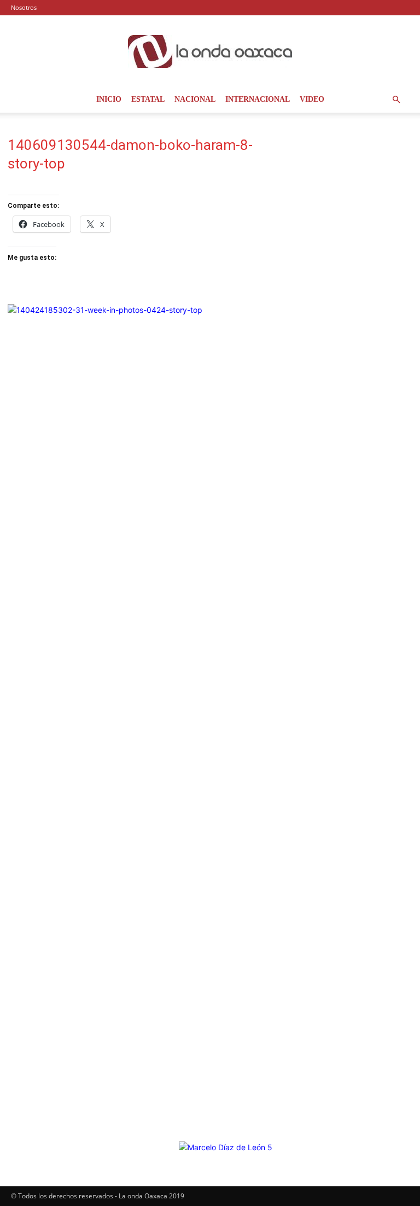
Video (312, 99)
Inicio (108, 99)
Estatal (148, 99)
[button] (396, 100)
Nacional (194, 99)
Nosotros (24, 7)
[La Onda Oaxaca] (210, 51)
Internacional (257, 99)
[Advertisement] (350, 191)
